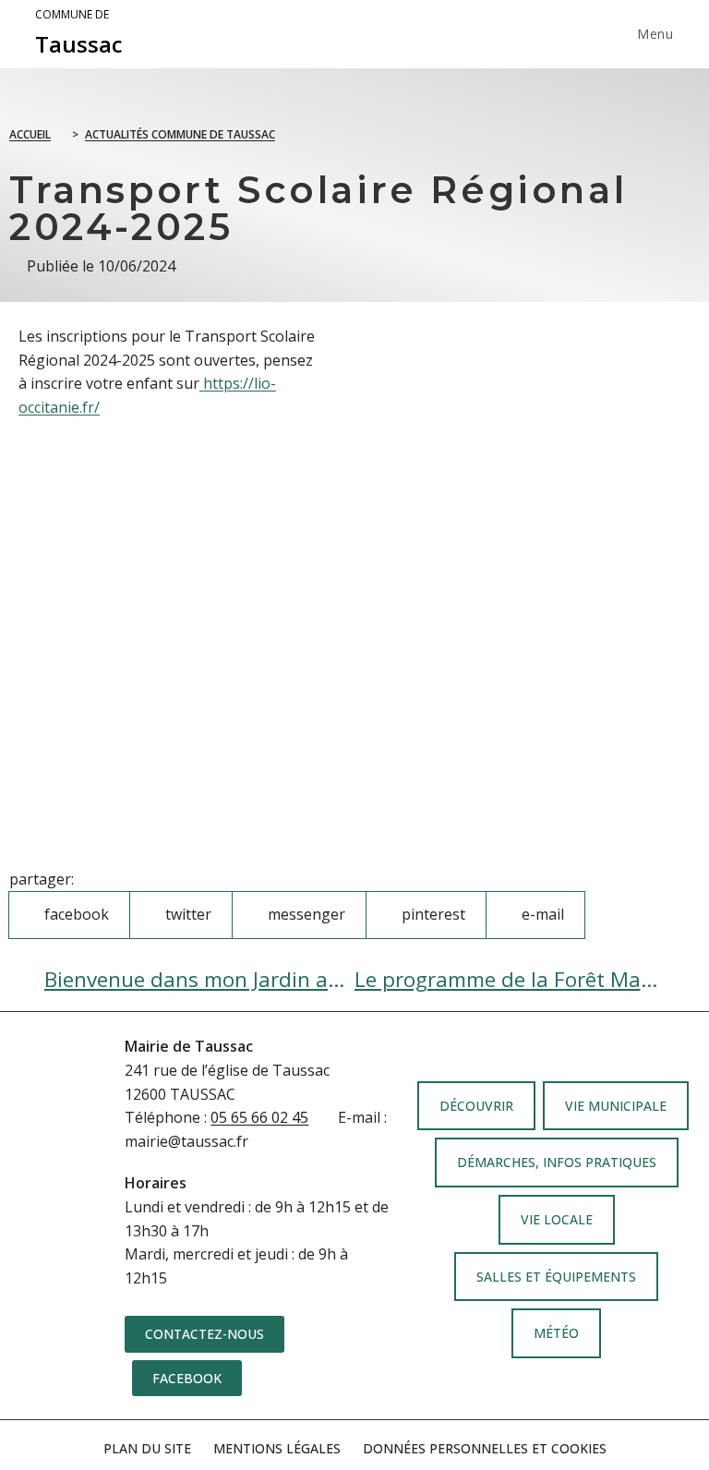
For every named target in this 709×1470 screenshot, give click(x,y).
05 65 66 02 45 (259, 1117)
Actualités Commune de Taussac (180, 134)
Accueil (30, 134)
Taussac (79, 33)
